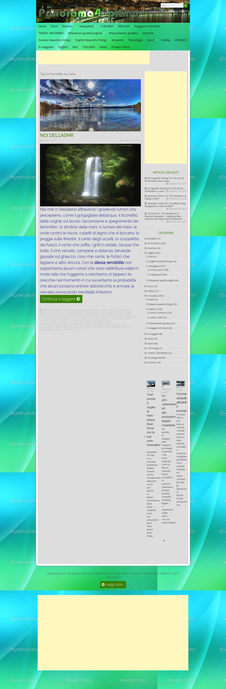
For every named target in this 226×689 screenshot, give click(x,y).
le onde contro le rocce (80, 323)
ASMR (68, 310)
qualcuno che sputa (120, 327)
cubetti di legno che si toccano (53, 312)
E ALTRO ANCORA (75, 312)
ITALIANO (107, 26)
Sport (151, 40)
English (63, 47)
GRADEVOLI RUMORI (75, 314)
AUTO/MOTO (154, 243)
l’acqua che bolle (47, 327)
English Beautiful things (91, 40)
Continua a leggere (62, 299)
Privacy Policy (120, 47)
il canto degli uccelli (48, 317)
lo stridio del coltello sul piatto (53, 325)
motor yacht (157, 269)
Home (42, 26)
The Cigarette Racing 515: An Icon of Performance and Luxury (164, 179)
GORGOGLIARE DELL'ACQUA (52, 314)
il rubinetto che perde (89, 317)
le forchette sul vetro (102, 321)
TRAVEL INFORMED (50, 33)
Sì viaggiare (46, 47)
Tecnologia (135, 40)
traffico (78, 329)
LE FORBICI (62, 321)
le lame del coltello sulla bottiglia (54, 323)
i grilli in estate (124, 314)
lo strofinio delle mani (77, 325)
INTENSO (105, 319)
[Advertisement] (94, 57)
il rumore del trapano (127, 317)
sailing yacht (157, 274)
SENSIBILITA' (68, 329)
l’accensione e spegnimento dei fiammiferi (107, 325)
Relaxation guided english (85, 33)
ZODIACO (181, 40)
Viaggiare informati (147, 26)
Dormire (148, 33)
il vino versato (94, 319)
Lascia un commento (132, 140)
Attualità (117, 40)
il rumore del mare (108, 317)
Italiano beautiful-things (54, 40)
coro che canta (124, 310)
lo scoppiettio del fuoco (102, 323)
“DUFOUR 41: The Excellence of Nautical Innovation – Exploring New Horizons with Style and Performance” (163, 216)
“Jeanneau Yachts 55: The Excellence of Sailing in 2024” (165, 197)
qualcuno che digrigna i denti (97, 327)
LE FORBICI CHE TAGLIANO (79, 321)
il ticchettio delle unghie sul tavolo (54, 319)
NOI (81, 327)
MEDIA (76, 327)
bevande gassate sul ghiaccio (85, 310)
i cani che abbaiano (93, 314)
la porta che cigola (48, 321)
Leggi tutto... (114, 584)
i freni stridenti (110, 314)
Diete (103, 47)
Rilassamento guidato (123, 33)
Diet (75, 47)
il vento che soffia (78, 319)
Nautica (67, 26)
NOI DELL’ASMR (57, 135)
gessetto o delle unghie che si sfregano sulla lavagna (108, 312)
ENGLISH (123, 26)
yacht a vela (156, 317)
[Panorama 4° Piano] (88, 19)
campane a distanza (108, 310)
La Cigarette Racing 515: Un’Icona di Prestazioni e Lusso (164, 190)
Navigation (86, 26)
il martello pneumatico (68, 317)
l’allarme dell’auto (63, 327)
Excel (54, 26)
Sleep (150, 338)
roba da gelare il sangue (50, 329)
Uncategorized (155, 357)
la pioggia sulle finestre (121, 319)
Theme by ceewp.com (116, 683)
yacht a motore (158, 312)
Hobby (166, 40)
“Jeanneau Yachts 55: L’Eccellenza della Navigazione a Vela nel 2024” (165, 205)
